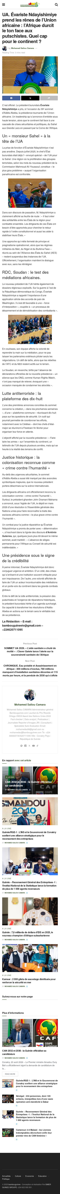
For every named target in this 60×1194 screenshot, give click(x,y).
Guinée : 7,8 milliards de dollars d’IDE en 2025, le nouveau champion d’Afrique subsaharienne (27, 934)
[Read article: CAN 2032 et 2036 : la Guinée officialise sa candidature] (30, 1033)
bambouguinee (14, 1184)
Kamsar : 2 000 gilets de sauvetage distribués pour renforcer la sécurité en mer (29, 980)
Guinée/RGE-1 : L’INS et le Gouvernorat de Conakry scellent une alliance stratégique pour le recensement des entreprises (29, 835)
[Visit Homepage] (30, 4)
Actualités (6, 1176)
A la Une (10, 777)
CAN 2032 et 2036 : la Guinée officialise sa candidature (28, 783)
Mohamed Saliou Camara (22, 48)
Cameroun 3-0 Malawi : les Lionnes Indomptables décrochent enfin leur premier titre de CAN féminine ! (34, 1132)
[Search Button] (56, 4)
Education (42, 1176)
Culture (18, 1176)
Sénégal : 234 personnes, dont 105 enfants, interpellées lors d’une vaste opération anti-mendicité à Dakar (34, 1098)
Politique (5, 1179)
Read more (11, 1073)
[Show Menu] (3, 4)
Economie (29, 1176)
